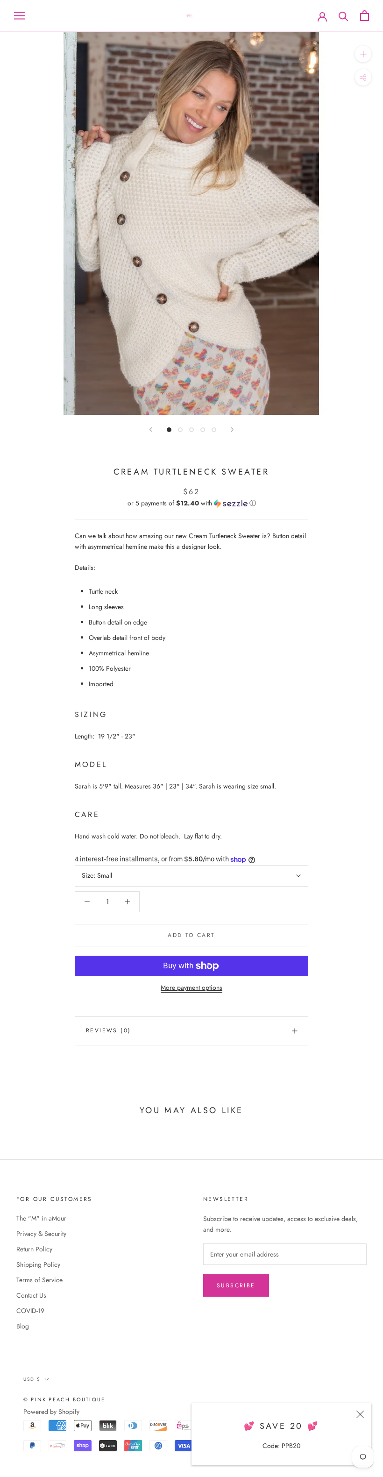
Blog (22, 1326)
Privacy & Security (41, 1233)
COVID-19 (30, 1310)
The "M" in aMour (41, 1218)
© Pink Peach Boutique (64, 1399)
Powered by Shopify (51, 1411)
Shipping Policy (38, 1264)
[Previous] (150, 429)
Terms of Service (39, 1280)
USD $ (32, 1379)
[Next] (232, 429)
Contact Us (31, 1295)
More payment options (191, 987)
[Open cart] (364, 15)
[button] (191, 503)
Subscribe (236, 1285)
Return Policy (34, 1249)
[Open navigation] (19, 16)
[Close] (360, 1414)
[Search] (343, 16)
